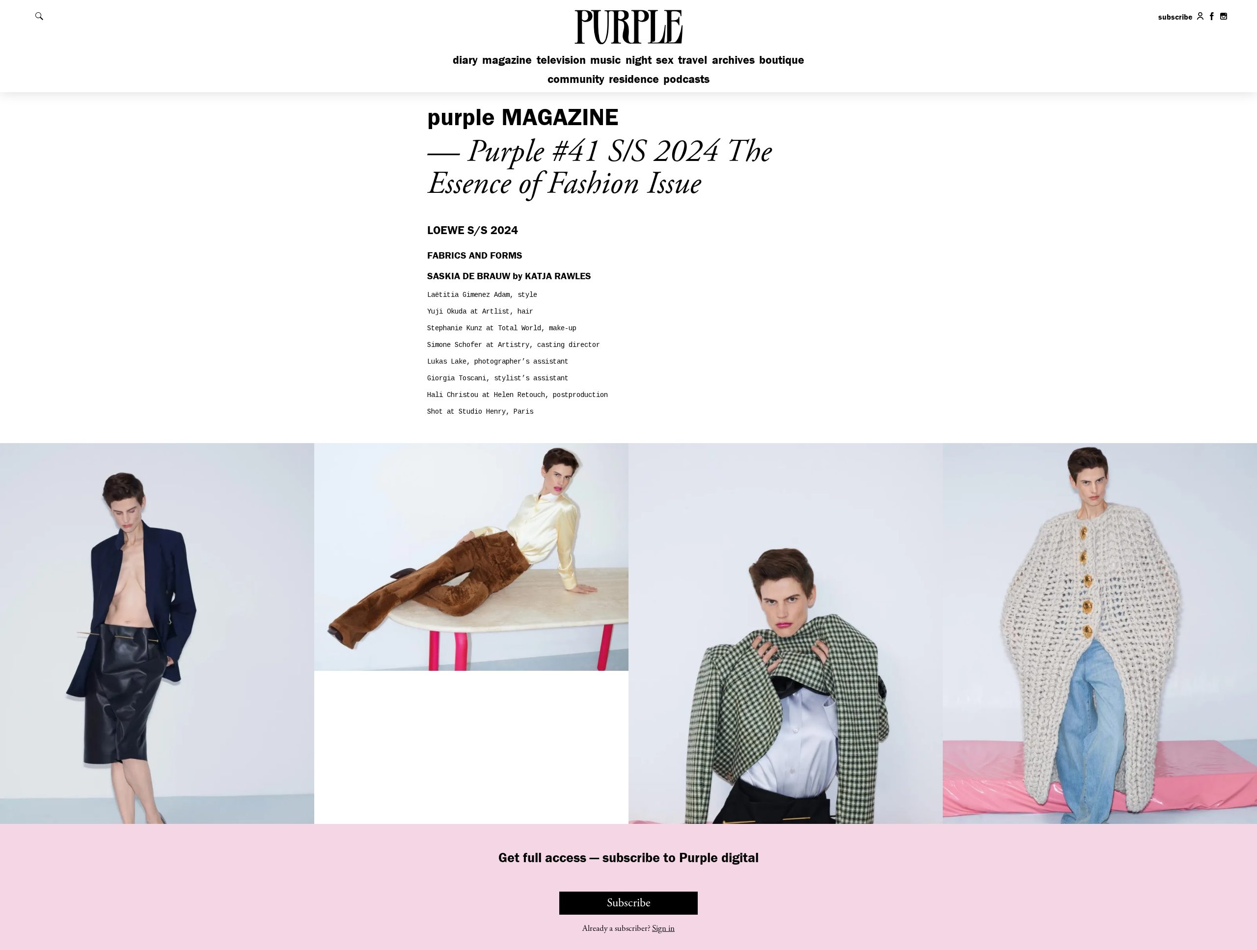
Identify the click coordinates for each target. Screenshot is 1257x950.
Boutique (781, 60)
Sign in (663, 928)
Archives (733, 60)
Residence (634, 79)
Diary (465, 60)
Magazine (507, 60)
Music (605, 60)
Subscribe (629, 903)
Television (561, 60)
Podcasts (686, 79)
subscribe (1175, 17)
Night (639, 60)
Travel (692, 60)
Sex (665, 60)
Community (575, 79)
